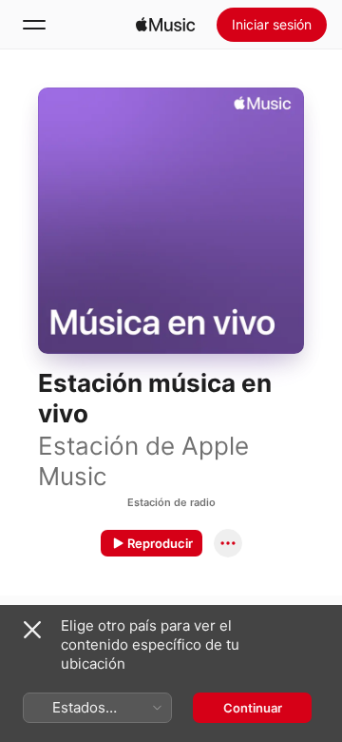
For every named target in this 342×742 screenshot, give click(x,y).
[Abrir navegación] (34, 25)
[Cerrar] (32, 629)
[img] (165, 24)
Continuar (252, 707)
